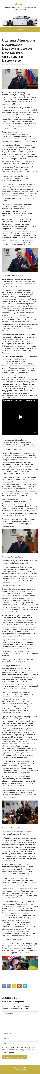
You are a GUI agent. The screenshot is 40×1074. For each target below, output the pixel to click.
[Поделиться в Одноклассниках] (14, 986)
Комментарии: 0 (22, 64)
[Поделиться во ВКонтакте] (9, 986)
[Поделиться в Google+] (19, 986)
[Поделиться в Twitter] (25, 986)
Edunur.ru (20, 4)
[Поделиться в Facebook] (4, 986)
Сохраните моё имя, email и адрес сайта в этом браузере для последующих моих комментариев (20, 1049)
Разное (12, 64)
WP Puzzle (23, 1070)
